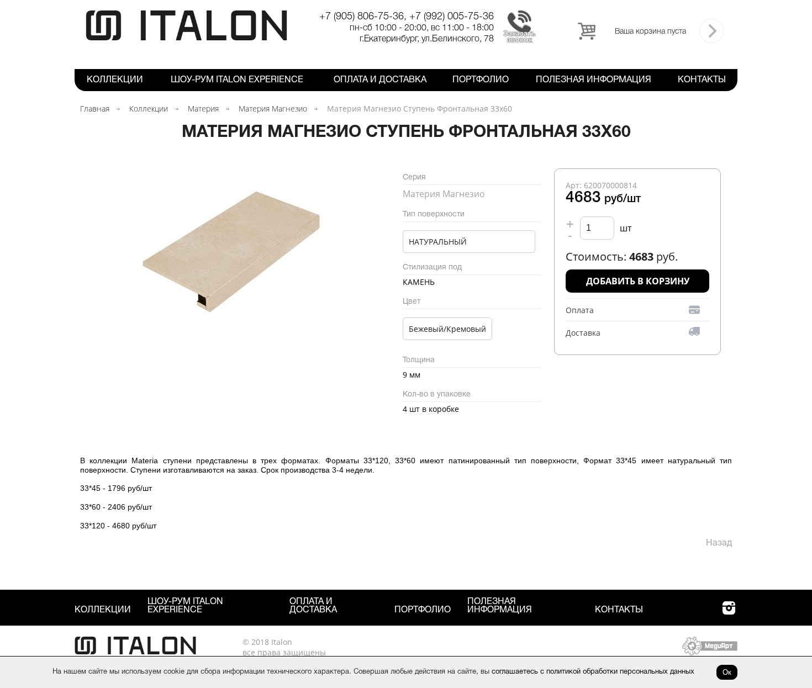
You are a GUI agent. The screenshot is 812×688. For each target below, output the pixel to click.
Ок (727, 672)
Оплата (580, 310)
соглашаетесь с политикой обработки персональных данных (593, 672)
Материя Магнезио (273, 108)
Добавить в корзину (637, 281)
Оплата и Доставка (380, 80)
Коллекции (115, 80)
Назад (719, 543)
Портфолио (480, 80)
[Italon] (186, 38)
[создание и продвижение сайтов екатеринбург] (709, 652)
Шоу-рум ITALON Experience (237, 80)
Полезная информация (593, 80)
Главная (94, 108)
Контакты (702, 80)
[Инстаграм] (728, 614)
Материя (203, 108)
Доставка (583, 332)
